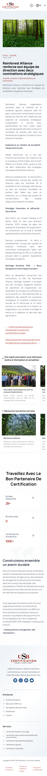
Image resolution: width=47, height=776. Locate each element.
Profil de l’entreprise (13, 700)
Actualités (13, 55)
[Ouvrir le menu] (45, 5)
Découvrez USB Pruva (14, 704)
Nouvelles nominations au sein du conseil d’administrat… (18, 390)
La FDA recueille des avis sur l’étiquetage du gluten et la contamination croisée (19, 329)
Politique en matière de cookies (23, 768)
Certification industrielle (14, 748)
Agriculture (13, 78)
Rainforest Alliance (12, 438)
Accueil (5, 55)
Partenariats (10, 711)
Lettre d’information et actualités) (22, 360)
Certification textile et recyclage (17, 732)
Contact (9, 715)
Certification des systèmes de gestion (19, 741)
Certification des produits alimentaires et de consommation (21, 736)
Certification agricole (13, 745)
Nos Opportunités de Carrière (16, 707)
